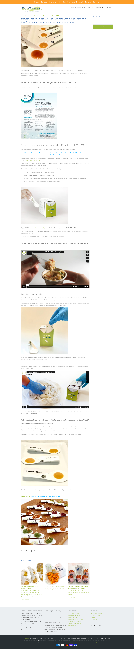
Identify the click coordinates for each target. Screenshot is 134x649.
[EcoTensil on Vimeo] (95, 625)
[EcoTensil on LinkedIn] (97, 625)
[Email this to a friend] (34, 551)
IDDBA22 (83, 588)
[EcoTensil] (32, 8)
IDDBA (77, 588)
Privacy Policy (94, 622)
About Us (90, 8)
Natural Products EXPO (54, 15)
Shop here (52, 2)
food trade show (71, 588)
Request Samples (25, 496)
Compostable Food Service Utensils (76, 617)
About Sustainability (73, 625)
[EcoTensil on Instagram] (100, 625)
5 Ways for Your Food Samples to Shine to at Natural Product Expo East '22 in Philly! (55, 588)
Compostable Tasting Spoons (75, 615)
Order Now (97, 8)
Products (73, 8)
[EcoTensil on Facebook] (92, 625)
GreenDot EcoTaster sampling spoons (39, 228)
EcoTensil (27, 638)
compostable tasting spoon (27, 15)
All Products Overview (73, 613)
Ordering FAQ (94, 619)
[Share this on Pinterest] (31, 551)
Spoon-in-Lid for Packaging (74, 623)
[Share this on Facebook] (29, 551)
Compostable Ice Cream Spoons (75, 619)
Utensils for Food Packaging (74, 621)
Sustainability (81, 8)
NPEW (37, 586)
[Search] (104, 8)
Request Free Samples (96, 613)
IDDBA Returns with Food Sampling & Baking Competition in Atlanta (78, 592)
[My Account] (102, 8)
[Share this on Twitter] (26, 551)
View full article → (26, 599)
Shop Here (96, 2)
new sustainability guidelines (33, 160)
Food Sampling (44, 15)
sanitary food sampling (26, 588)
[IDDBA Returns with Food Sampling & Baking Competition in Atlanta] (78, 574)
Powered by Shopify (92, 642)
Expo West (36, 15)
